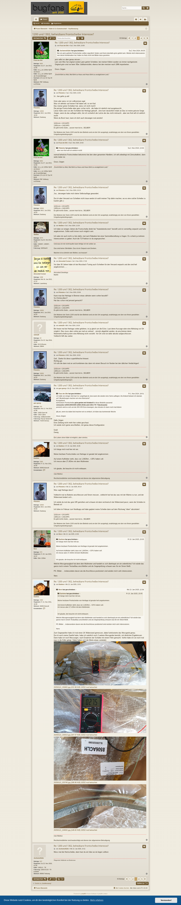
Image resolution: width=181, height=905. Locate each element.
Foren (45, 19)
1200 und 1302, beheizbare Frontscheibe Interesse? (63, 34)
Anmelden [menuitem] (141, 19)
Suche (37, 23)
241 (41, 406)
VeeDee (36, 234)
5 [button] (144, 38)
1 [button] (132, 38)
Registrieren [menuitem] (145, 19)
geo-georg (37, 403)
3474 (41, 238)
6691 (41, 63)
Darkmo (36, 458)
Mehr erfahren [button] (96, 900)
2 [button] (135, 38)
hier (78, 396)
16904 (42, 111)
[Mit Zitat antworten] (145, 43)
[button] (129, 38)
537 (41, 861)
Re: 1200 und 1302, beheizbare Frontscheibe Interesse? (82, 42)
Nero (35, 549)
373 (41, 552)
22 (40, 338)
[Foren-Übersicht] (59, 8)
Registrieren (57, 23)
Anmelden (46, 23)
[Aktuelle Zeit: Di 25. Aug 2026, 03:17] (146, 28)
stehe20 (36, 335)
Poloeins (37, 108)
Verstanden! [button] (166, 900)
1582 (41, 461)
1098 (41, 277)
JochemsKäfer (65, 51)
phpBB (83, 893)
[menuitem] (136, 19)
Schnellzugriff (36, 19)
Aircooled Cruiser (40, 274)
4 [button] (141, 38)
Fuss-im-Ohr (38, 60)
